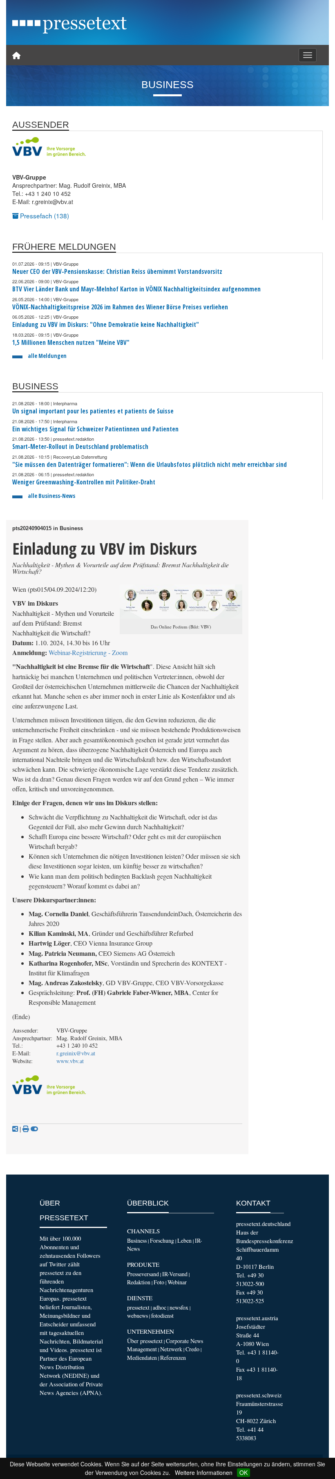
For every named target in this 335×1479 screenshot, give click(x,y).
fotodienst (162, 1315)
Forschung (162, 1240)
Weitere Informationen (203, 1472)
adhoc (159, 1307)
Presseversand (143, 1274)
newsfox (179, 1307)
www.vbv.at (70, 1061)
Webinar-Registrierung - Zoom (88, 652)
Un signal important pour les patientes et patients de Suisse (93, 411)
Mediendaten (142, 1357)
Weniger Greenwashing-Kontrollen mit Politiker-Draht (83, 482)
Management (142, 1349)
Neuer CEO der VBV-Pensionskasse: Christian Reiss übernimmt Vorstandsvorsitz (117, 271)
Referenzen (173, 1357)
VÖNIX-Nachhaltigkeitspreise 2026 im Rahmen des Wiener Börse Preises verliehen (120, 307)
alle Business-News (51, 496)
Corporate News (184, 1341)
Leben (184, 1240)
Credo (192, 1349)
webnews (137, 1315)
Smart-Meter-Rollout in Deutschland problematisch (80, 446)
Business (137, 1240)
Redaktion (138, 1282)
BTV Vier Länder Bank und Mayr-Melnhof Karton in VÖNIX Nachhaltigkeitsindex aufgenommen (136, 289)
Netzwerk (171, 1349)
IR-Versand (175, 1274)
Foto (159, 1282)
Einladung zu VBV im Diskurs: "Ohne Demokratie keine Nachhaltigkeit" (105, 324)
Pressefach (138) (43, 215)
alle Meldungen (47, 356)
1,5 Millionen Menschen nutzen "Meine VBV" (71, 342)
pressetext (138, 1307)
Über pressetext (145, 1341)
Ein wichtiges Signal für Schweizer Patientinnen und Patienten (95, 429)
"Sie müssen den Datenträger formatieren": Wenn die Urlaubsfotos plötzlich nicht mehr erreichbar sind (149, 464)
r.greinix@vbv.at (75, 1053)
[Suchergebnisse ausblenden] (34, 1128)
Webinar (177, 1282)
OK (243, 1472)
